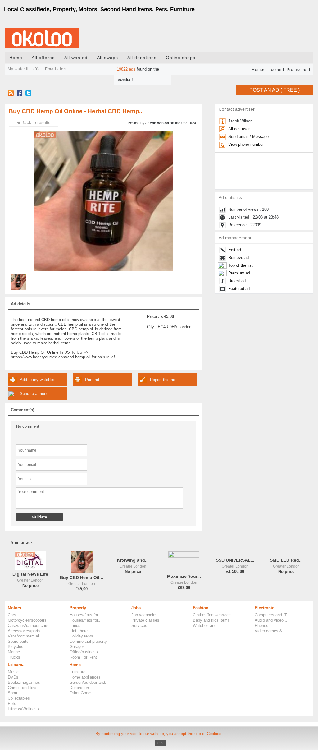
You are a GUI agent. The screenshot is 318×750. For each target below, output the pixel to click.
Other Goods (81, 693)
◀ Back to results (33, 122)
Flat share (79, 630)
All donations (142, 57)
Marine (14, 652)
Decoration (79, 687)
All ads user (239, 129)
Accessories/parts (24, 630)
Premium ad (239, 273)
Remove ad (238, 257)
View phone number (246, 144)
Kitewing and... (133, 560)
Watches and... (206, 625)
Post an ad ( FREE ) (274, 90)
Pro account (298, 69)
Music (13, 671)
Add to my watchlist (38, 379)
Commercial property (88, 641)
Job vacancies (144, 615)
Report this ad (162, 379)
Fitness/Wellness (23, 708)
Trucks (14, 657)
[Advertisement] (273, 339)
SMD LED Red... (286, 560)
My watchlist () (23, 69)
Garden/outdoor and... (89, 682)
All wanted (76, 57)
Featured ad (239, 288)
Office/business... (86, 652)
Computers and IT (271, 615)
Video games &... (270, 630)
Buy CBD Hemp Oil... (81, 577)
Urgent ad (237, 280)
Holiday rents (81, 636)
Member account (268, 69)
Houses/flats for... (86, 615)
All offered (43, 57)
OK (160, 743)
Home (15, 57)
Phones (261, 625)
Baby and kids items (211, 620)
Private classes (145, 620)
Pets (12, 703)
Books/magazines (24, 682)
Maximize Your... (184, 576)
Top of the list (240, 265)
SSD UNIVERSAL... (235, 560)
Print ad (92, 379)
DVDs (13, 677)
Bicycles (15, 646)
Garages (77, 646)
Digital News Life (30, 574)
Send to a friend (34, 393)
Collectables (19, 698)
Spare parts (18, 641)
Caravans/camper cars (28, 625)
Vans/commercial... (25, 636)
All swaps (107, 57)
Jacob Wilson (157, 123)
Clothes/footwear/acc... (213, 615)
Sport (12, 693)
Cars (12, 615)
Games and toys (23, 687)
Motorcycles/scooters (27, 620)
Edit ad (234, 249)
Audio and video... (271, 620)
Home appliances (85, 677)
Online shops (180, 57)
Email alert (55, 69)
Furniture (77, 671)
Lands (75, 625)
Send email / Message (248, 136)
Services (139, 625)
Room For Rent (83, 657)
